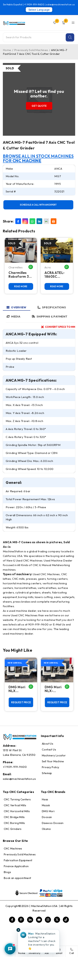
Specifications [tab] (54, 307)
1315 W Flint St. (12, 750)
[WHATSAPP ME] (30, 267)
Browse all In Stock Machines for (38, 158)
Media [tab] (15, 316)
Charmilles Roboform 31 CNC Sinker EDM (19, 274)
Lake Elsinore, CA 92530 (19, 755)
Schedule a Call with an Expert (38, 204)
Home (7, 50)
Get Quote (39, 105)
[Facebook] (18, 221)
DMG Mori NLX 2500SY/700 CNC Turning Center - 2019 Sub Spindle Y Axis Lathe (20, 689)
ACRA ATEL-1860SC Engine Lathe (55, 274)
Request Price (21, 702)
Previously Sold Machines (31, 50)
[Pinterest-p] (21, 920)
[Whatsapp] (32, 221)
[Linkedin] (39, 221)
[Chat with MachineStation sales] (10, 948)
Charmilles (16, 267)
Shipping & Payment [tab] (52, 316)
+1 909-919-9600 (34, 4)
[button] (38, 941)
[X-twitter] (57, 920)
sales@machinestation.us (60, 4)
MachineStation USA (44, 906)
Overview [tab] (18, 307)
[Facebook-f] (12, 920)
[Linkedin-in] (30, 920)
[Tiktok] (66, 920)
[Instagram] (25, 221)
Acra (47, 267)
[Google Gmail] (46, 221)
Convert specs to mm (60, 326)
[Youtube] (39, 920)
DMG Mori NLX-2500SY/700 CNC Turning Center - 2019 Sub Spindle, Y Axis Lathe (57, 689)
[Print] (53, 221)
